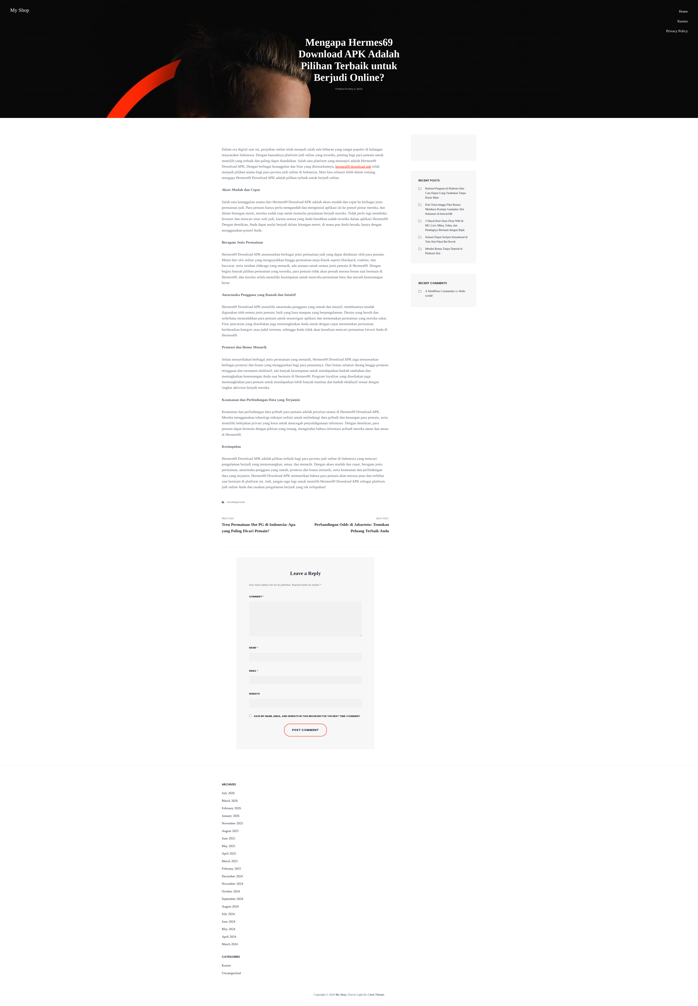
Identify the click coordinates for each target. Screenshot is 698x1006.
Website (254, 693)
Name (253, 647)
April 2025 (229, 853)
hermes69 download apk (353, 166)
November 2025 (232, 823)
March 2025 (230, 861)
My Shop (19, 10)
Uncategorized (236, 502)
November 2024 (232, 884)
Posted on (349, 89)
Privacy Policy (677, 31)
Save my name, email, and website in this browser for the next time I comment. (307, 716)
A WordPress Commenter (439, 291)
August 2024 (230, 906)
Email (253, 671)
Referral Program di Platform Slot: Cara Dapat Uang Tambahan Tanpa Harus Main (445, 193)
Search (464, 149)
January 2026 (230, 816)
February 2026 (231, 808)
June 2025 (228, 838)
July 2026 (228, 793)
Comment (256, 596)
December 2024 (232, 876)
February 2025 (231, 868)
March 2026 (230, 801)
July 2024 (228, 914)
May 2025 (228, 846)
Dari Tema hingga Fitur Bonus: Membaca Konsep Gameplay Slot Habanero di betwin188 (444, 209)
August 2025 (230, 831)
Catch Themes (376, 994)
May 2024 (228, 929)
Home (683, 11)
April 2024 (229, 936)
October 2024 (231, 891)
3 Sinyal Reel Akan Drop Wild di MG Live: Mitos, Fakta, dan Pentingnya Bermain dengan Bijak (445, 225)
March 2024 (230, 944)
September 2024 (232, 899)
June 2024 (228, 921)
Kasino (682, 21)
